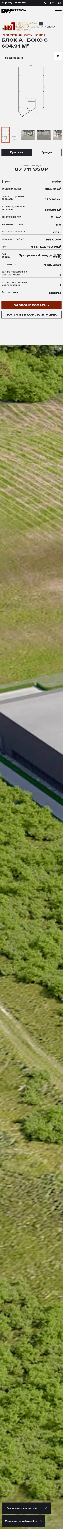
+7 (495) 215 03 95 (13, 2)
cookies (33, 1521)
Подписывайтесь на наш (22, 1508)
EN (60, 3)
